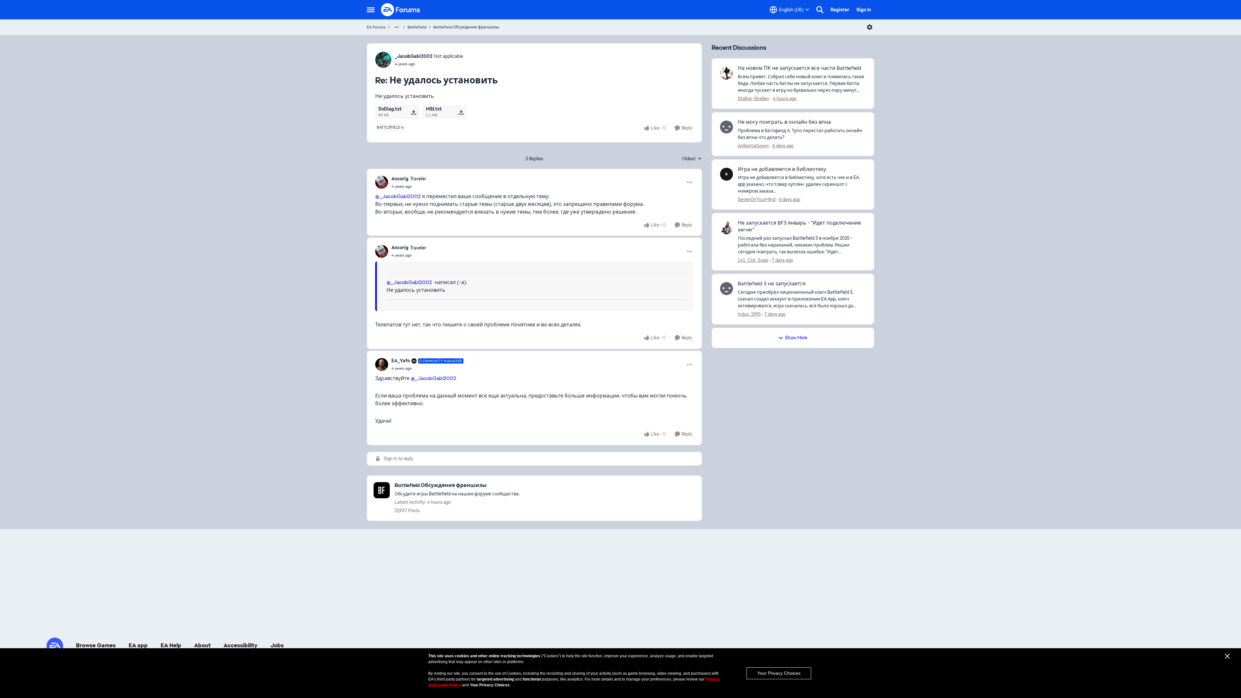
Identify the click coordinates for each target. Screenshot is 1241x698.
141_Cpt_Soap (753, 260)
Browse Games (96, 645)
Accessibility (241, 645)
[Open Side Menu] (371, 10)
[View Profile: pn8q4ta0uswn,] (726, 127)
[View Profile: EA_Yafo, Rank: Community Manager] (381, 364)
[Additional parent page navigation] (396, 27)
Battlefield (417, 27)
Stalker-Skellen (753, 98)
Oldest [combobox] (692, 159)
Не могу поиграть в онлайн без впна (784, 122)
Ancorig (399, 179)
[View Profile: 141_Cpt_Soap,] (726, 227)
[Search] (820, 10)
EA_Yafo (400, 361)
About (202, 645)
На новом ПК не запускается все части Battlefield (799, 68)
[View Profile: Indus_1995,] (726, 288)
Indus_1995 (749, 314)
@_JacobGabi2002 (398, 196)
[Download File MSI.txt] (461, 112)
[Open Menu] (869, 27)
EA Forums (376, 27)
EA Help (171, 645)
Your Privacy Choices (779, 673)
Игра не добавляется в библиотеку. (782, 169)
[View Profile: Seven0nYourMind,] (726, 174)
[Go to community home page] (400, 9)
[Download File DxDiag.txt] (413, 112)
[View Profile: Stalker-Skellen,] (726, 73)
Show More (796, 338)
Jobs (277, 645)
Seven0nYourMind (756, 199)
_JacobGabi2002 (413, 56)
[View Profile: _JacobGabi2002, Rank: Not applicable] (383, 60)
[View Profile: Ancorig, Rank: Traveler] (381, 182)
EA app (138, 645)
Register (840, 10)
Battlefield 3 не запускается (772, 283)
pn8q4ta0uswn (753, 146)
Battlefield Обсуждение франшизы (466, 27)
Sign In (863, 10)
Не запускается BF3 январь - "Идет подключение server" (799, 226)
